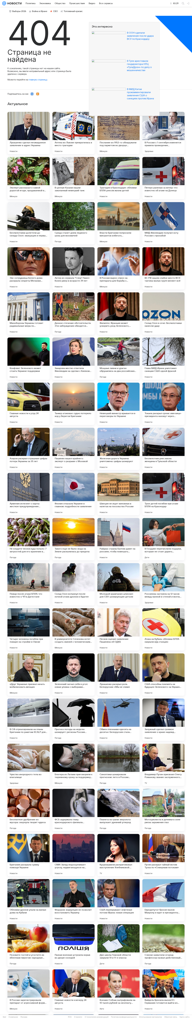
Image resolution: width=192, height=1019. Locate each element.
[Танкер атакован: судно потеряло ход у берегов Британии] (73, 404)
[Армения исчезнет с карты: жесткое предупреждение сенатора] (28, 494)
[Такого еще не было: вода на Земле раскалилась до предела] (73, 539)
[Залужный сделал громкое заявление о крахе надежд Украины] (163, 720)
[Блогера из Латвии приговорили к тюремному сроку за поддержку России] (73, 765)
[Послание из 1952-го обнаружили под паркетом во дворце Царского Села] (118, 133)
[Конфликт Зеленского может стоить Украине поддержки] (28, 359)
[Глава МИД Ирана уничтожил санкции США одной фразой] (163, 359)
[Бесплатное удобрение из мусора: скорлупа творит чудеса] (28, 810)
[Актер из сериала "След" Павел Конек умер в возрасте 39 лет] (73, 268)
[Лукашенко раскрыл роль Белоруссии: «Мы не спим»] (118, 674)
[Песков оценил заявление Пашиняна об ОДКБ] (118, 629)
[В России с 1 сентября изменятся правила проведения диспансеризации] (163, 133)
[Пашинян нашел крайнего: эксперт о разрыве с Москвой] (73, 449)
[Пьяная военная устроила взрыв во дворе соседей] (73, 945)
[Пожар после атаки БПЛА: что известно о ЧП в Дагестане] (28, 584)
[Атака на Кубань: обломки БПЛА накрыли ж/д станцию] (163, 629)
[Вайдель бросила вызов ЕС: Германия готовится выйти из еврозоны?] (163, 990)
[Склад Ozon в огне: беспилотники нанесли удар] (163, 313)
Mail (4, 1017)
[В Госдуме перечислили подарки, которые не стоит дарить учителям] (163, 539)
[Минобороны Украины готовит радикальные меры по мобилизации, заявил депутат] (28, 313)
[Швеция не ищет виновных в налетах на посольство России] (118, 494)
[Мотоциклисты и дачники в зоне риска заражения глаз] (163, 810)
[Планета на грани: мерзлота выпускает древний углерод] (118, 810)
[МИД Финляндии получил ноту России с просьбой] (163, 223)
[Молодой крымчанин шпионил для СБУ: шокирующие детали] (118, 584)
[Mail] (4, 3)
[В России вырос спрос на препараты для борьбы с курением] (118, 268)
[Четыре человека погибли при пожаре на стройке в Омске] (28, 629)
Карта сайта (184, 1017)
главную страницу (38, 79)
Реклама (24, 1017)
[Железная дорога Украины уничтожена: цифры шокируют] (118, 449)
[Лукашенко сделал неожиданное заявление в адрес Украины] (28, 133)
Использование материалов (150, 1017)
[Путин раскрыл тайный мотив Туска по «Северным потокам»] (163, 855)
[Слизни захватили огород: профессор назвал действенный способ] (163, 945)
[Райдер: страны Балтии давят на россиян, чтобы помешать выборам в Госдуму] (118, 539)
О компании (13, 1017)
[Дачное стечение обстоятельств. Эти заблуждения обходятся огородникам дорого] (73, 313)
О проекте (78, 1017)
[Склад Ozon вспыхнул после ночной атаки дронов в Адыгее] (73, 584)
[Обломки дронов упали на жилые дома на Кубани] (28, 900)
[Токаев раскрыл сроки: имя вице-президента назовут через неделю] (163, 404)
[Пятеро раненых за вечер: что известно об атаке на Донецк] (163, 178)
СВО (55, 11)
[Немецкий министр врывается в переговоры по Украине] (118, 404)
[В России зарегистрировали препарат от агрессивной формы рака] (28, 990)
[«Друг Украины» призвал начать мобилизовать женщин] (28, 674)
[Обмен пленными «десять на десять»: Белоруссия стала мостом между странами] (118, 720)
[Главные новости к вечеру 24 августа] (73, 990)
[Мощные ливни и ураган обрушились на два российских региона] (118, 359)
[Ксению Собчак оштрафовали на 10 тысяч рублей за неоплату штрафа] (118, 990)
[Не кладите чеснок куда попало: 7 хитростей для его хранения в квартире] (28, 539)
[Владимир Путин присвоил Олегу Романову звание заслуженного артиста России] (163, 765)
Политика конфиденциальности (124, 1017)
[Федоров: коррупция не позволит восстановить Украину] (73, 900)
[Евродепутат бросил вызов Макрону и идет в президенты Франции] (163, 900)
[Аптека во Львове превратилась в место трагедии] (73, 133)
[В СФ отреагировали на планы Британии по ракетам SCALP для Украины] (28, 720)
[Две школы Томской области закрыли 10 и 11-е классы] (118, 945)
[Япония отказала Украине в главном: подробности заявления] (73, 494)
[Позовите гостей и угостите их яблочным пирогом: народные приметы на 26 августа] (28, 945)
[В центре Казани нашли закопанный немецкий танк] (73, 178)
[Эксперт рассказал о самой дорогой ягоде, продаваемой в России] (28, 178)
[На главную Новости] (14, 3)
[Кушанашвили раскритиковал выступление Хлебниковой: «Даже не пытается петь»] (118, 855)
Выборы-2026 (19, 11)
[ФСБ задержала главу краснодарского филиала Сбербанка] (73, 810)
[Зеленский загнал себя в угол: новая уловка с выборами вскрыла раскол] (73, 674)
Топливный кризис (73, 11)
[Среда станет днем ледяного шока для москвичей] (73, 223)
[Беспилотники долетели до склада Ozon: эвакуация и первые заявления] (28, 223)
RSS (70, 1017)
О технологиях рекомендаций (97, 1017)
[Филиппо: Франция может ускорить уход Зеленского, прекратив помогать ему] (118, 313)
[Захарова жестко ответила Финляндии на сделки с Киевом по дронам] (73, 359)
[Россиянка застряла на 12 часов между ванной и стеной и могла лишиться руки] (163, 584)
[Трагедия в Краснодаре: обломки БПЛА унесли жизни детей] (118, 178)
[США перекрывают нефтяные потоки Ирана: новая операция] (118, 900)
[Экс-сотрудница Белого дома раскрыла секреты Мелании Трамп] (28, 268)
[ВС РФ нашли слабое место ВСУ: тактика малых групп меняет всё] (163, 268)
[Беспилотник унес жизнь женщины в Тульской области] (163, 449)
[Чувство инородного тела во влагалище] (28, 765)
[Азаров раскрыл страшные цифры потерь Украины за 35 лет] (28, 449)
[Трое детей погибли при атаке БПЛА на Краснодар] (163, 494)
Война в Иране (39, 11)
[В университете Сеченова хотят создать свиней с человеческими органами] (73, 629)
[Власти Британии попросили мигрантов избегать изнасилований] (118, 223)
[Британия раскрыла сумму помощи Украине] (28, 855)
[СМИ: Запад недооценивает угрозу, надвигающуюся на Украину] (73, 855)
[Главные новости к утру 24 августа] (28, 404)
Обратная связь (170, 1017)
